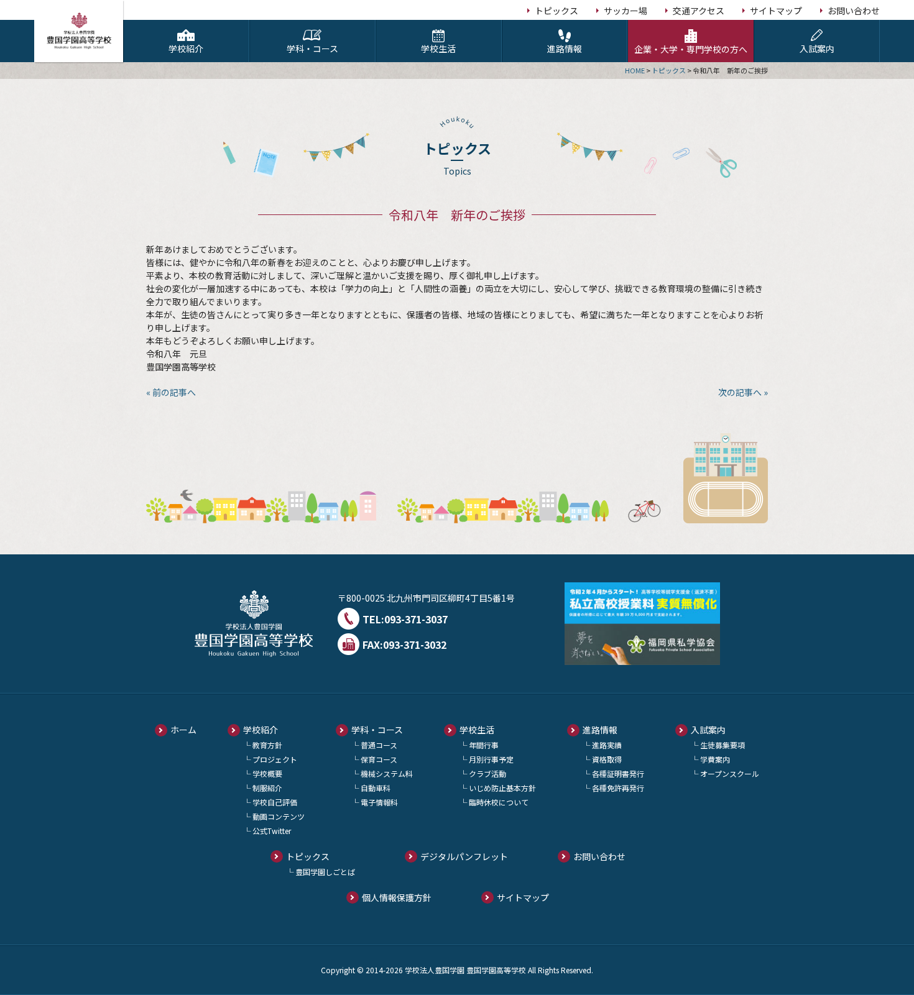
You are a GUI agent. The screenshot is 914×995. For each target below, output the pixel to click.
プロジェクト (274, 759)
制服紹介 (267, 787)
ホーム (183, 729)
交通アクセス (698, 10)
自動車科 (375, 787)
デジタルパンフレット (464, 856)
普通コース (379, 745)
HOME (635, 70)
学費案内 (715, 759)
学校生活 (438, 48)
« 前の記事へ (171, 392)
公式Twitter (271, 830)
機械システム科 (387, 773)
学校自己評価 (274, 802)
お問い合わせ (854, 10)
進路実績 (607, 745)
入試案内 (817, 48)
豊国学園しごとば (325, 871)
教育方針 (267, 745)
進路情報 (564, 48)
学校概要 (267, 773)
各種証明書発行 (618, 773)
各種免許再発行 (618, 787)
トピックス (556, 10)
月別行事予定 (491, 759)
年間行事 (484, 745)
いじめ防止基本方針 (502, 787)
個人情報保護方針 (397, 897)
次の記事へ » (743, 392)
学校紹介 (185, 48)
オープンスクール (729, 773)
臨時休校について (499, 802)
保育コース (379, 759)
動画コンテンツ (278, 816)
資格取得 (607, 759)
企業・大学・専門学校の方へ (690, 49)
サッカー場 (625, 10)
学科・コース (312, 48)
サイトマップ (776, 10)
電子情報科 (379, 802)
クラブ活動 (487, 773)
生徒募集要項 (722, 745)
